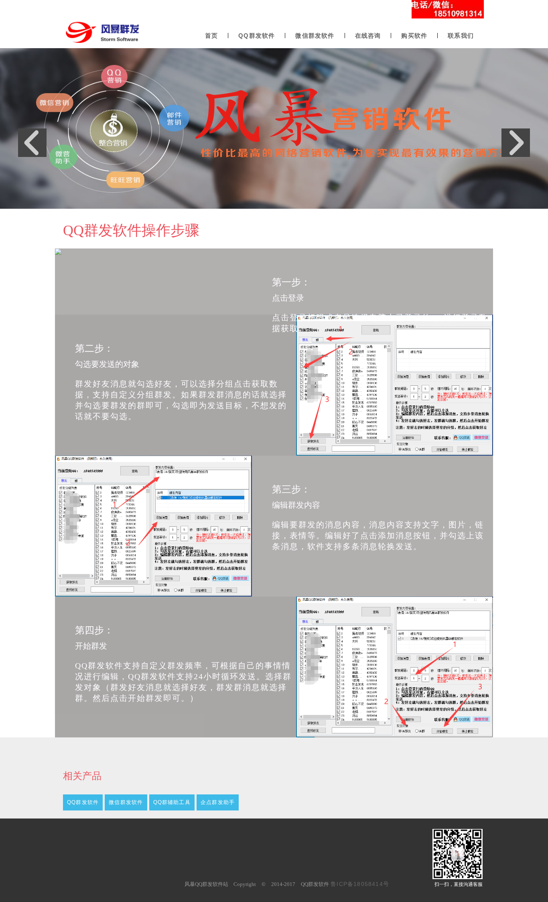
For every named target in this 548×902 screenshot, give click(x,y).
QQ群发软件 (83, 802)
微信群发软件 (126, 802)
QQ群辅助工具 (172, 802)
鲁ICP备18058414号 (360, 884)
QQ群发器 (78, 46)
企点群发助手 (218, 802)
